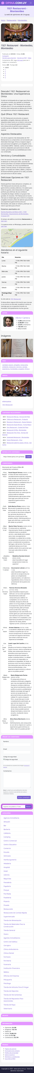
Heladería (7, 863)
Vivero (6, 934)
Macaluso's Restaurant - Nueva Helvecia (19, 422)
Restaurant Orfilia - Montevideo (16, 430)
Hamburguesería (10, 860)
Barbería (7, 829)
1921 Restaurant (16, 299)
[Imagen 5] (21, 355)
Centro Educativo (10, 844)
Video (29, 58)
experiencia (5, 369)
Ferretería (7, 961)
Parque (6, 890)
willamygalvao (6, 401)
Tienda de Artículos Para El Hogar (16, 987)
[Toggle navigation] (30, 3)
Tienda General (9, 930)
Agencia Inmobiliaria (11, 818)
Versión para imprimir (9, 58)
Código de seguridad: (10, 757)
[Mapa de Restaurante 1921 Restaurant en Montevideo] (17, 238)
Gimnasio (7, 856)
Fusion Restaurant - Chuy (14, 440)
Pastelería (7, 897)
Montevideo (22, 20)
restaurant (12, 367)
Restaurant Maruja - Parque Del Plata (18, 417)
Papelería (7, 886)
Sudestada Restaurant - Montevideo (18, 437)
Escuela (6, 852)
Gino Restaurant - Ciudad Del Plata (17, 427)
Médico (6, 972)
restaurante (24, 365)
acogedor (21, 369)
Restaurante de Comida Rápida (15, 913)
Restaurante (11, 20)
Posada (6, 905)
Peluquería (8, 980)
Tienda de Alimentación (12, 920)
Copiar (28, 457)
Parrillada (7, 894)
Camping (7, 837)
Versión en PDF (22, 58)
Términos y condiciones (12, 1057)
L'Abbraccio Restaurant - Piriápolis (17, 419)
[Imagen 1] (9, 355)
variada (24, 367)
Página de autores (10, 1049)
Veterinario (8, 1008)
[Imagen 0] (6, 355)
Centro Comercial (10, 841)
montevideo (14, 369)
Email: (5, 749)
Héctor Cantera (23, 317)
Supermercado (9, 916)
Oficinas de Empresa (11, 976)
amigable (17, 365)
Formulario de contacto (12, 1051)
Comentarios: (7, 771)
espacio (10, 365)
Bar (5, 825)
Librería (6, 875)
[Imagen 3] (15, 355)
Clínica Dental (9, 953)
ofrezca (27, 369)
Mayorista (7, 879)
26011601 (4, 221)
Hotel (6, 871)
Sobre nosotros (10, 1055)
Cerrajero (7, 945)
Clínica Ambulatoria (11, 949)
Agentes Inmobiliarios (12, 938)
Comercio (7, 848)
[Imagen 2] (12, 355)
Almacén (7, 822)
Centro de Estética (10, 942)
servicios (19, 367)
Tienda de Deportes (11, 991)
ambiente (5, 367)
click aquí (20, 60)
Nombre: (6, 741)
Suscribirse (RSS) (10, 1059)
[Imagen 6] (24, 355)
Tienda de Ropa (9, 1005)
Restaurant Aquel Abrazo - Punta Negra (19, 425)
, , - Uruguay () (15, 214)
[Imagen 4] (18, 355)
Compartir (5, 56)
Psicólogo (7, 983)
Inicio (3, 20)
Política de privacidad (11, 1053)
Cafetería (7, 833)
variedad (5, 365)
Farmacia (7, 957)
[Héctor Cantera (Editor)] (8, 322)
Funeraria (7, 964)
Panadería (7, 882)
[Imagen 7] (27, 355)
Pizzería (6, 901)
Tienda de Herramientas (13, 995)
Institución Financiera (12, 968)
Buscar (28, 806)
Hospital (7, 867)
